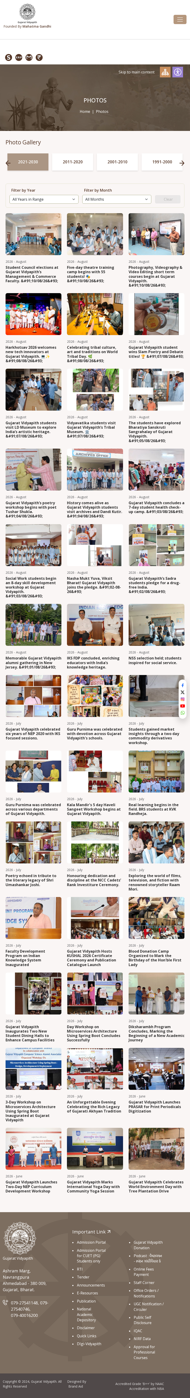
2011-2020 (73, 162)
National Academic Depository (86, 1314)
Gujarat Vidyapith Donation (148, 1245)
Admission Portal (91, 1242)
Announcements (91, 1285)
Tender (83, 1277)
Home (85, 111)
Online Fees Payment (144, 1272)
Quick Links (86, 1335)
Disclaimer (86, 1327)
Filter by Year (23, 190)
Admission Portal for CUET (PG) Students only (91, 1256)
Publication (86, 1301)
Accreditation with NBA (146, 1388)
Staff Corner (144, 1282)
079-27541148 (24, 1303)
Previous (8, 163)
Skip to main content (137, 72)
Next (181, 163)
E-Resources (87, 1293)
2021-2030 (28, 162)
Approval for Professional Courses (144, 1352)
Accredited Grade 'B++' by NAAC (139, 1384)
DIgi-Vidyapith (89, 1343)
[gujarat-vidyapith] (20, 1238)
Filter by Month (98, 190)
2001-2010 (117, 162)
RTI (80, 1269)
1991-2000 (162, 162)
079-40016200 (24, 1315)
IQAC (138, 1330)
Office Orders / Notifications (146, 1293)
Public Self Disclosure (143, 1320)
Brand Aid (75, 1386)
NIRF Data (142, 1338)
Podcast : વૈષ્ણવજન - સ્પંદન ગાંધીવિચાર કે (148, 1258)
